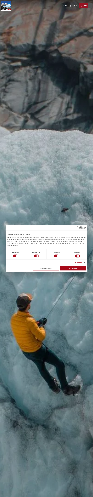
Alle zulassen (73, 268)
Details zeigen (77, 262)
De (63, 6)
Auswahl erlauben (46, 268)
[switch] (36, 256)
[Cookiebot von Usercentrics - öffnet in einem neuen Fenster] (78, 227)
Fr (66, 6)
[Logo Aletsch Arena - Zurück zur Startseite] (6, 6)
